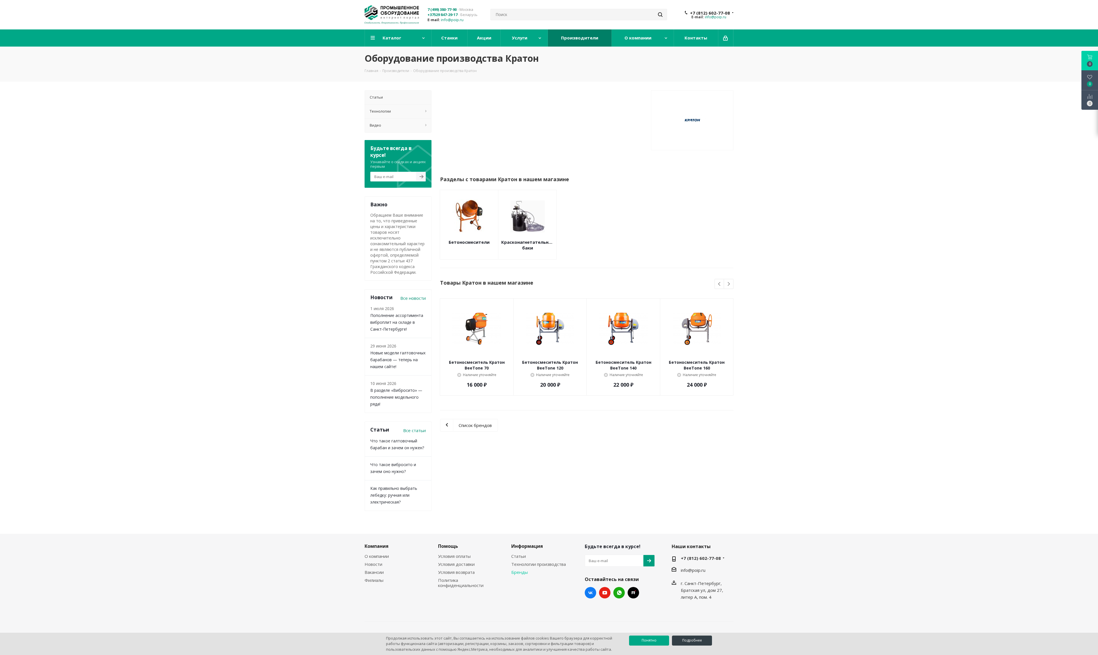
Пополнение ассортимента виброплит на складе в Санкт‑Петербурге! (396, 322)
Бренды (519, 572)
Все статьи (414, 430)
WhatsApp (619, 592)
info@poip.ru (452, 19)
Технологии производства (538, 564)
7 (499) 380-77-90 (442, 9)
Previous (719, 284)
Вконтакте (590, 592)
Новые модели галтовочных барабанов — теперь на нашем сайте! (397, 359)
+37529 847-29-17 (442, 14)
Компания (377, 546)
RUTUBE (633, 592)
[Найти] (660, 14)
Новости (373, 564)
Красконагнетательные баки (527, 245)
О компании (377, 556)
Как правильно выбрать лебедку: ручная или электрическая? (393, 495)
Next (728, 284)
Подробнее (692, 640)
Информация (527, 546)
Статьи (518, 556)
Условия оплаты (454, 556)
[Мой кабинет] (726, 38)
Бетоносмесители (469, 242)
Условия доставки (456, 564)
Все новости (413, 298)
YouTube (604, 592)
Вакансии (374, 572)
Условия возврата (456, 572)
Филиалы (374, 580)
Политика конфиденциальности (461, 582)
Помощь (448, 546)
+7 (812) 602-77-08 (710, 12)
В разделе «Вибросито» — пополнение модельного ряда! (396, 397)
